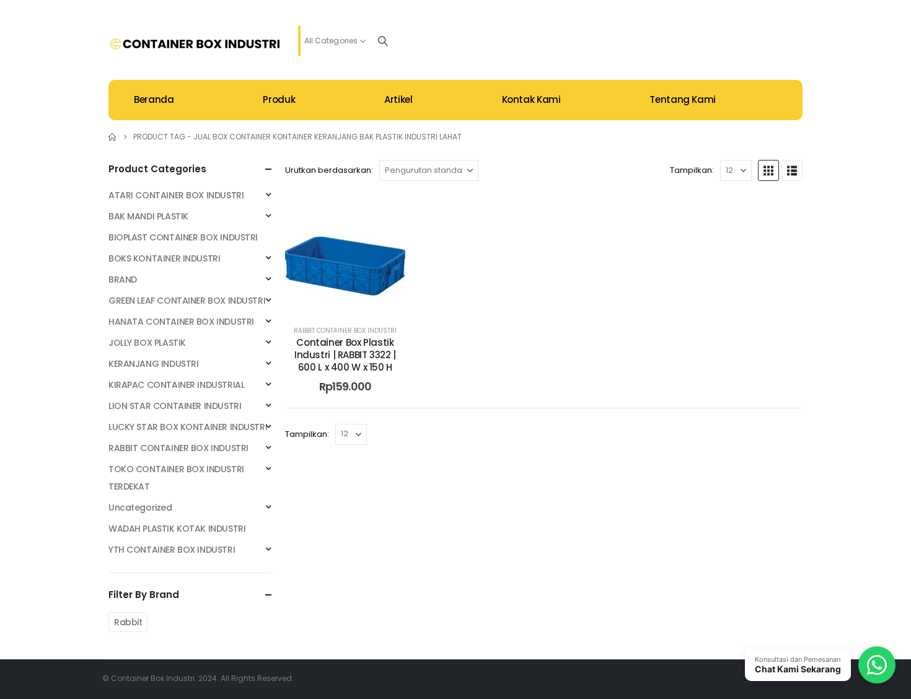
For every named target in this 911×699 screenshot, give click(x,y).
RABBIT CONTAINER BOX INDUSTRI (345, 330)
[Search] (383, 41)
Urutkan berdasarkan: (329, 170)
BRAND (122, 279)
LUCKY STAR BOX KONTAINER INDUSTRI (187, 427)
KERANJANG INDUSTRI (153, 364)
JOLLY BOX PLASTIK (147, 342)
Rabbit (128, 622)
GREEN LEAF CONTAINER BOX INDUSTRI (186, 300)
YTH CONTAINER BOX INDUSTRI (171, 549)
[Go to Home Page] (112, 137)
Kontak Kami (531, 99)
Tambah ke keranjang (354, 301)
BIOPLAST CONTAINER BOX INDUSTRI (183, 237)
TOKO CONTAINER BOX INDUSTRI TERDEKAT (176, 478)
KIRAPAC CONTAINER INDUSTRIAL (176, 385)
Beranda (154, 99)
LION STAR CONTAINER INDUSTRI (174, 406)
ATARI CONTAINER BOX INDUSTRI (176, 195)
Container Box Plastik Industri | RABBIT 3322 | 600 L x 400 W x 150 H (345, 355)
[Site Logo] (195, 44)
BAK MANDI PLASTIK (148, 216)
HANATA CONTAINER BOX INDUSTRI (181, 321)
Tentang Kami (682, 99)
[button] (768, 170)
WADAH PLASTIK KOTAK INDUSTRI (176, 528)
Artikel (398, 99)
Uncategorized (140, 507)
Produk (279, 99)
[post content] (345, 253)
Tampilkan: (692, 170)
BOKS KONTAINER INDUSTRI (164, 258)
